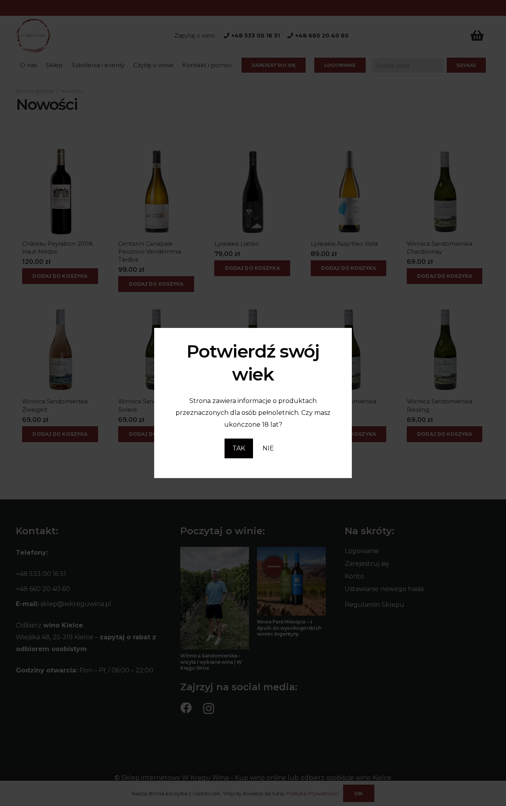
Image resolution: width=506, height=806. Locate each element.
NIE (268, 448)
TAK (238, 448)
